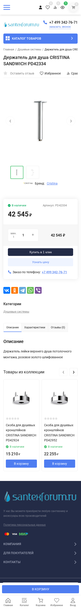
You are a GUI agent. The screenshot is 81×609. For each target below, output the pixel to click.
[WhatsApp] (30, 290)
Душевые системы (29, 49)
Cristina (52, 183)
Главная (8, 49)
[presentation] (10, 120)
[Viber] (38, 290)
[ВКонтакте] (6, 290)
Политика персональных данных (24, 524)
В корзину (21, 463)
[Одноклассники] (14, 290)
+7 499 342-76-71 (63, 22)
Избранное (53, 73)
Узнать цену (40, 262)
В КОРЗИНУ (40, 589)
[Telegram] (22, 290)
